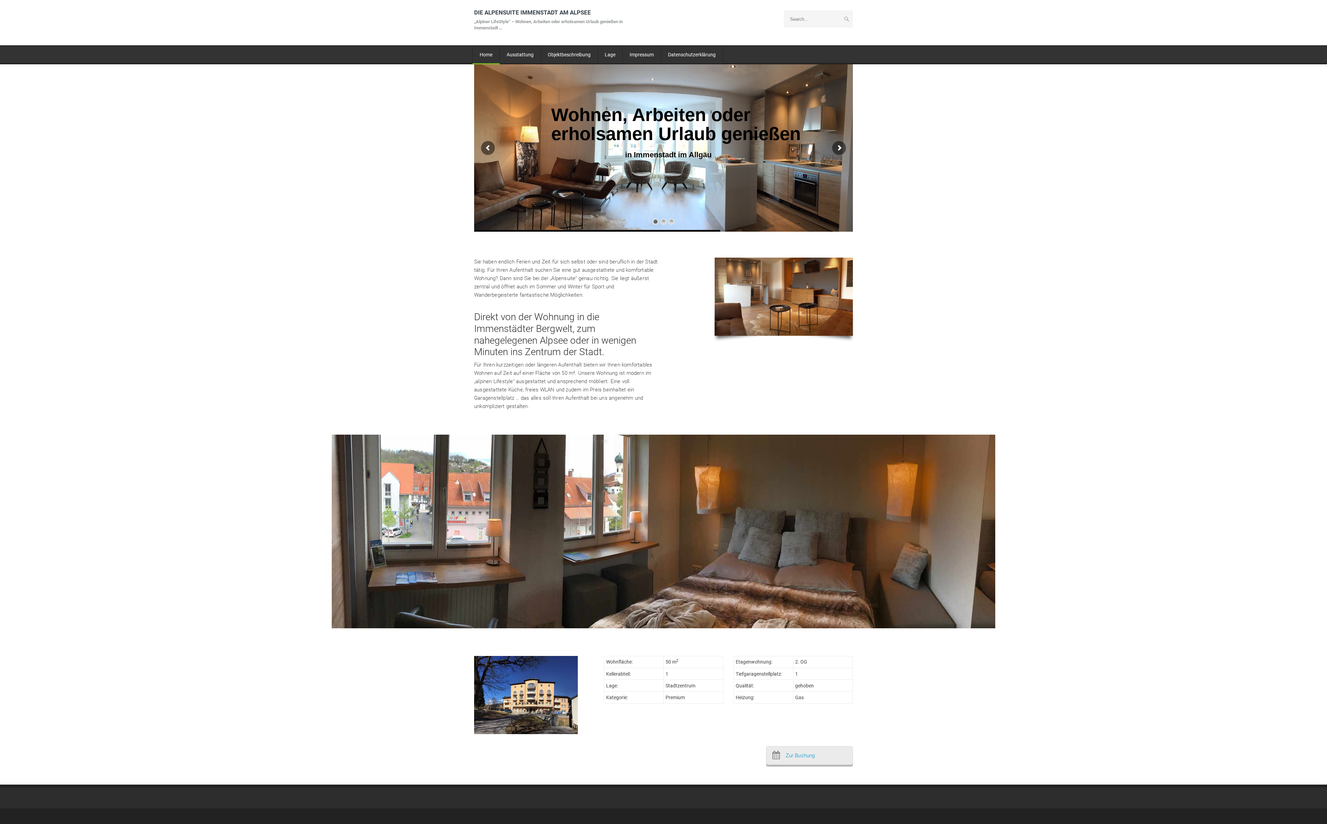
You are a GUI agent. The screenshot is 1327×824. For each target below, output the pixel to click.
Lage (610, 54)
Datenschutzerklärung (692, 54)
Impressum (642, 54)
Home (486, 54)
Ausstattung (520, 54)
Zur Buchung (800, 755)
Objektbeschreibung (569, 54)
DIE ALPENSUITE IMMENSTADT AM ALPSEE (548, 19)
